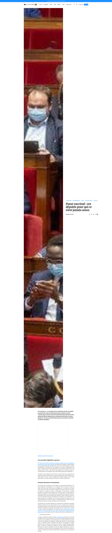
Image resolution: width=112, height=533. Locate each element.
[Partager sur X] (91, 214)
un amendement (60, 517)
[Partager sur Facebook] (89, 214)
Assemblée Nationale (76, 200)
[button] (74, 4)
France (51, 4)
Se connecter (81, 4)
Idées (55, 4)
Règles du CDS (68, 4)
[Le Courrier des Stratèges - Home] (30, 4)
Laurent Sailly (50, 455)
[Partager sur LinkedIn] (93, 214)
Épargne (59, 4)
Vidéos (63, 4)
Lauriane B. (95, 200)
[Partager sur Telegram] (95, 214)
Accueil (40, 4)
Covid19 (82, 200)
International (46, 4)
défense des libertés (88, 200)
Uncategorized (68, 200)
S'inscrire (86, 4)
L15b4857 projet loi (42, 455)
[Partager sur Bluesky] (97, 214)
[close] (111, 1)
